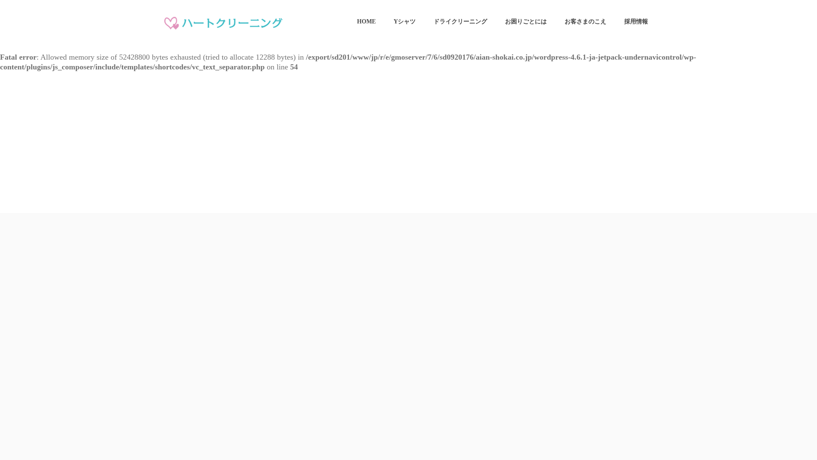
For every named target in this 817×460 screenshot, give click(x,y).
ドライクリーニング (460, 21)
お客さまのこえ (585, 21)
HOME (366, 21)
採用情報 (636, 21)
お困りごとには (526, 21)
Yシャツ (405, 21)
